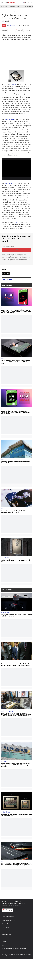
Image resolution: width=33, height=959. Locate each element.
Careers (4, 945)
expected (18, 222)
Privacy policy (5, 924)
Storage (14, 11)
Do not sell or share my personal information (14, 948)
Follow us (20, 30)
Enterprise (5, 273)
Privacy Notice (22, 256)
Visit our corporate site (14, 905)
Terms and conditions (8, 916)
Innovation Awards (15, 6)
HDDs (19, 11)
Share (5, 30)
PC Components (6, 11)
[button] (31, 2)
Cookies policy (5, 927)
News (3, 25)
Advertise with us (6, 934)
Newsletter (28, 30)
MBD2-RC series (9, 119)
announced (13, 84)
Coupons (4, 941)
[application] (16, 168)
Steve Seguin (11, 25)
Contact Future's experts (8, 920)
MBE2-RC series (9, 183)
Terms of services (21, 254)
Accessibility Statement (8, 931)
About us (4, 938)
